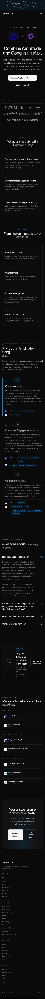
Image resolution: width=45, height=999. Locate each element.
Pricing (4, 893)
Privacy (4, 976)
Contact (5, 969)
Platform (5, 878)
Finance (4, 916)
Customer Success (8, 928)
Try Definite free (31, 834)
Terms (4, 979)
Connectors (13, 27)
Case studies (6, 972)
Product (4, 925)
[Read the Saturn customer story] (11, 107)
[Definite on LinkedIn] (38, 992)
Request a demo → (26, 8)
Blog (3, 947)
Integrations (6, 887)
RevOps (4, 919)
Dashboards (6, 950)
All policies (5, 982)
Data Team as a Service (9, 934)
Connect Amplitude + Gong (22, 78)
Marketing (5, 922)
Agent (4, 881)
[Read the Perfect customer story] (10, 113)
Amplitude (25, 27)
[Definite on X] (42, 992)
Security (4, 959)
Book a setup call (22, 85)
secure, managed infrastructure (22, 565)
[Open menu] (41, 13)
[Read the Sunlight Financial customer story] (31, 107)
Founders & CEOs (8, 912)
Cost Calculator (7, 956)
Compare (5, 896)
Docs (4, 944)
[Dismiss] (42, 5)
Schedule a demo (15, 835)
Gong (35, 27)
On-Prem (5, 890)
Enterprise (5, 909)
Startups (5, 931)
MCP (3, 884)
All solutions (6, 906)
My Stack (5, 953)
